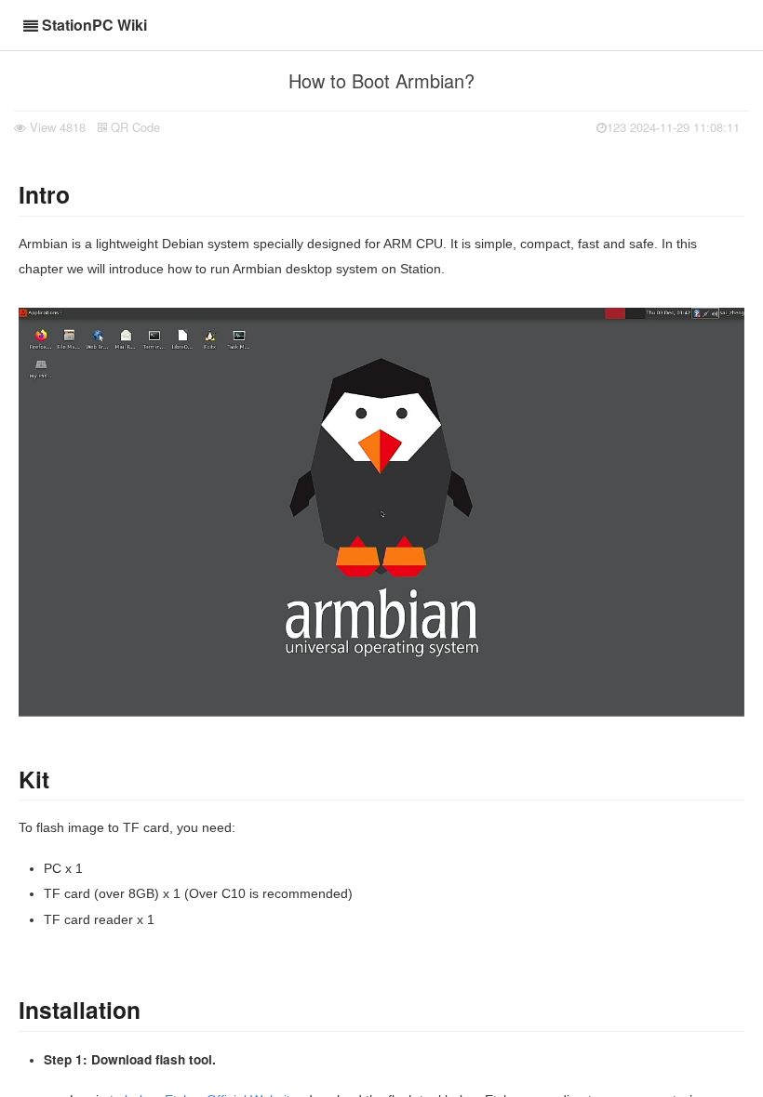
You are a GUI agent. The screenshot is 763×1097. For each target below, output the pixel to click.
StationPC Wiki (94, 24)
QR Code (133, 127)
